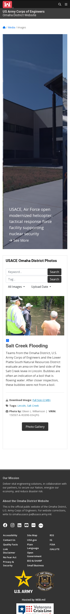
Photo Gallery (35, 427)
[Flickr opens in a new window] (33, 525)
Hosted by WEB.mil (33, 599)
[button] (10, 142)
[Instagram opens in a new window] (12, 525)
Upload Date (40, 287)
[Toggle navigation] (64, 4)
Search (54, 272)
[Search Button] (58, 4)
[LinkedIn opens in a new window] (19, 525)
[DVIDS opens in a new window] (41, 525)
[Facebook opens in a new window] (5, 525)
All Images (15, 287)
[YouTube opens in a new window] (26, 525)
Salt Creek (33, 405)
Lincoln (21, 405)
